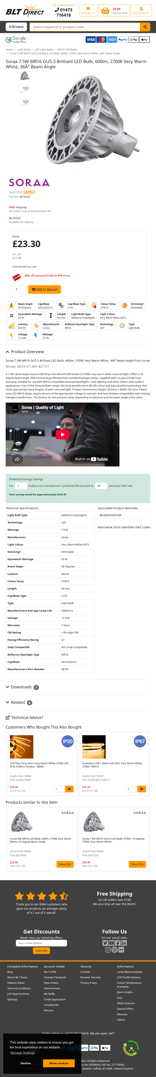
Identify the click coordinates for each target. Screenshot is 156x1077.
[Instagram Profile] (108, 949)
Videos (121, 1019)
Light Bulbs (24, 49)
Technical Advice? (26, 717)
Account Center (54, 966)
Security (85, 966)
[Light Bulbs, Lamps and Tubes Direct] (25, 10)
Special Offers (125, 1009)
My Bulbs (49, 994)
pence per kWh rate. (121, 486)
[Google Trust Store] (16, 39)
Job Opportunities (18, 994)
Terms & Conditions (19, 988)
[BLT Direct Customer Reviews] (41, 895)
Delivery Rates (15, 983)
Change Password (55, 977)
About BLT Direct (17, 977)
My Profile (50, 972)
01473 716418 (64, 12)
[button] (147, 764)
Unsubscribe (51, 1005)
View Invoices (52, 988)
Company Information (22, 966)
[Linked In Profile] (124, 943)
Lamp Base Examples (129, 972)
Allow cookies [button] (59, 1063)
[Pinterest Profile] (114, 949)
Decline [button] (26, 1063)
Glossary (122, 1014)
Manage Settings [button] (22, 1052)
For (11, 486)
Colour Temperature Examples (129, 984)
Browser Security (90, 977)
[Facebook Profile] (118, 943)
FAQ (119, 998)
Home (9, 49)
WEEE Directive (126, 1003)
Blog (10, 972)
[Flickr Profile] (121, 949)
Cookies (85, 972)
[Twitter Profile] (105, 943)
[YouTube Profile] (111, 943)
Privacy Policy (88, 983)
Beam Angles (125, 992)
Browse (18, 27)
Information (125, 966)
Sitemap (12, 999)
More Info (65, 864)
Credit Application (54, 999)
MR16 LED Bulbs (67, 49)
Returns (48, 1010)
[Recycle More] (131, 1047)
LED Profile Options (129, 977)
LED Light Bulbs (44, 49)
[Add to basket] (69, 789)
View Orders (51, 983)
